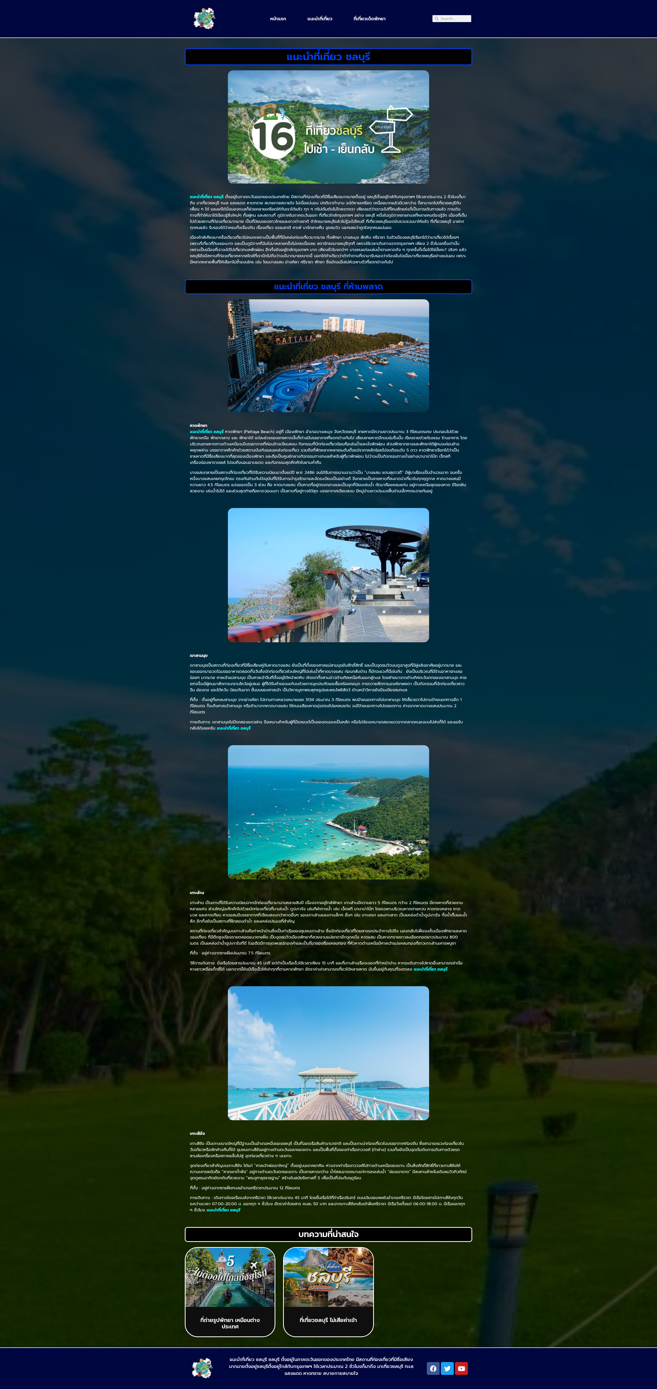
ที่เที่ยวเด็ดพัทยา (370, 18)
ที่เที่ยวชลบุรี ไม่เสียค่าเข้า (328, 1320)
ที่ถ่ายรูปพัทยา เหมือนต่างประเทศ (230, 1323)
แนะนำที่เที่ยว (319, 18)
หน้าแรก (278, 18)
